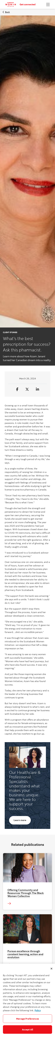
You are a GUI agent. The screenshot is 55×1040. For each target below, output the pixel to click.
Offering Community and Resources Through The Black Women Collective (25, 893)
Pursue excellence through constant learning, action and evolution (25, 954)
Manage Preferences (27, 1018)
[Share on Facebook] (17, 389)
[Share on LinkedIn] (37, 389)
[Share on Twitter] (27, 389)
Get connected (27, 4)
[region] (27, 1002)
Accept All (27, 1029)
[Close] (51, 968)
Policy (38, 1010)
